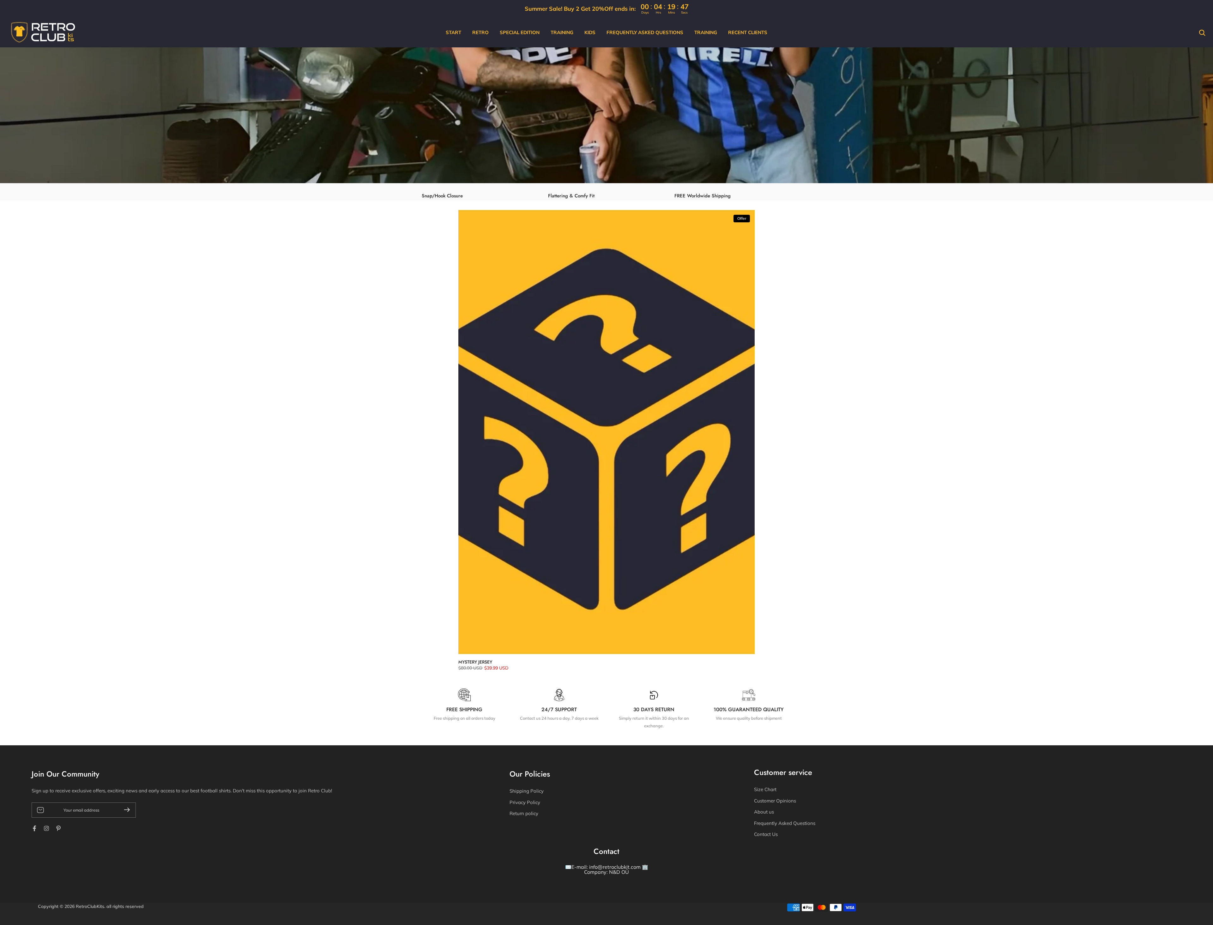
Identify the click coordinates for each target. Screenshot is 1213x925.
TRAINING (562, 32)
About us (764, 812)
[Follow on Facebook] (34, 828)
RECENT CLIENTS (747, 32)
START (453, 32)
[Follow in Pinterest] (58, 828)
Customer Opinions (775, 801)
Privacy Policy (525, 802)
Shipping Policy (527, 791)
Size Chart (765, 789)
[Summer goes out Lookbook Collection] (606, 118)
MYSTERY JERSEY (475, 662)
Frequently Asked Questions (784, 823)
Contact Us (766, 834)
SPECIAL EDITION (520, 32)
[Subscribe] (124, 810)
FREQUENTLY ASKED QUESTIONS (644, 32)
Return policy (524, 813)
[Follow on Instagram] (46, 828)
